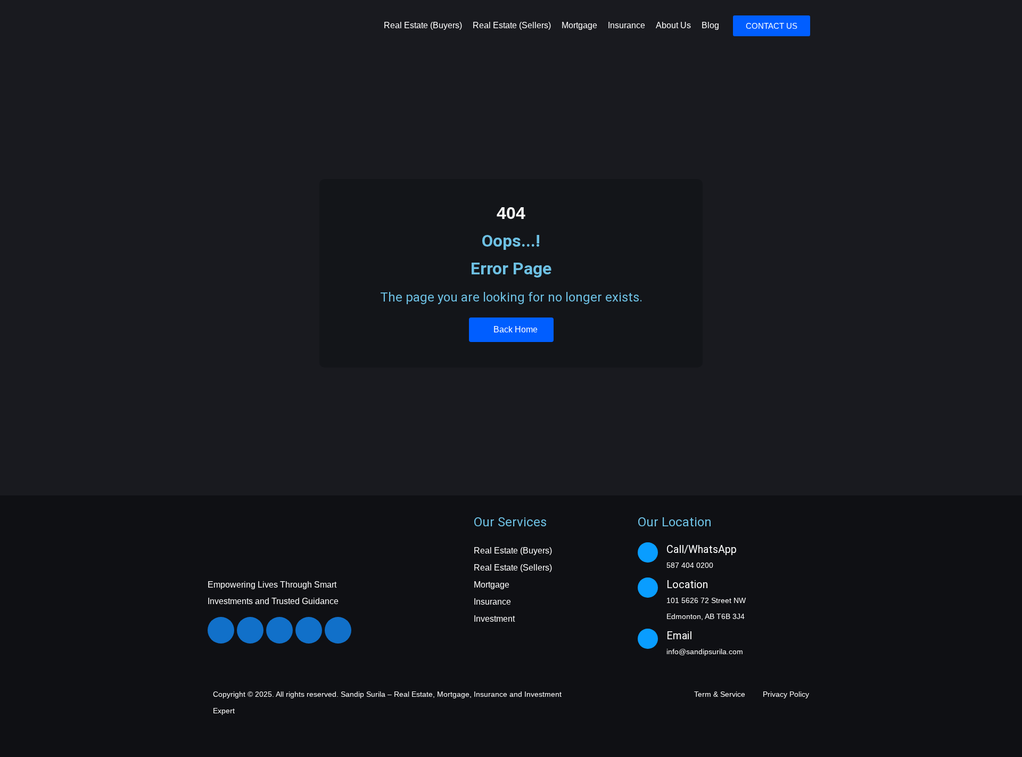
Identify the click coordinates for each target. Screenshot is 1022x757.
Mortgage (579, 25)
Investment (494, 618)
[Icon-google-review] (338, 630)
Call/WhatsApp (701, 549)
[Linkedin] (279, 630)
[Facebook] (221, 630)
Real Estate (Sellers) (512, 25)
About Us (673, 25)
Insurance (626, 25)
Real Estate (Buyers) (423, 25)
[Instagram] (250, 630)
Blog (710, 25)
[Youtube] (308, 630)
